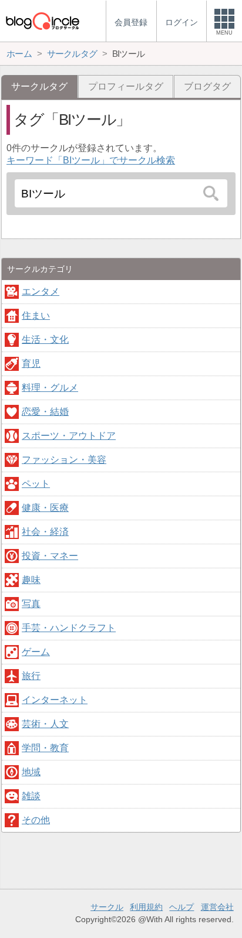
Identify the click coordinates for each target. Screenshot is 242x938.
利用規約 (146, 907)
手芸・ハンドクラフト (69, 628)
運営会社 (217, 907)
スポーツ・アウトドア (69, 436)
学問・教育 (45, 748)
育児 (31, 364)
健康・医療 (45, 508)
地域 (31, 772)
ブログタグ (207, 86)
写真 (31, 604)
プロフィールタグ (125, 86)
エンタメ (40, 291)
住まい (36, 315)
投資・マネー (50, 556)
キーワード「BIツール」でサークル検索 (90, 160)
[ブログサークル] (42, 21)
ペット (36, 484)
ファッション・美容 (64, 460)
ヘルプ (181, 907)
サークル (106, 907)
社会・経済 (45, 532)
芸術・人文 (45, 724)
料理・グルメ (50, 388)
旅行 (31, 676)
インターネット (55, 700)
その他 (36, 820)
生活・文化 (45, 339)
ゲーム (36, 652)
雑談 (31, 796)
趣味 (31, 580)
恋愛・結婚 (45, 412)
